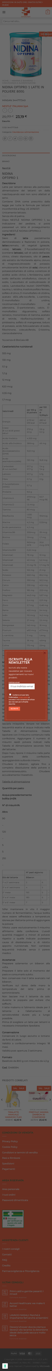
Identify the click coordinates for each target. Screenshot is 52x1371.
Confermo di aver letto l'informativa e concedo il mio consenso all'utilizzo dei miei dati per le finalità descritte (22, 699)
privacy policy (23, 697)
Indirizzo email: (14, 682)
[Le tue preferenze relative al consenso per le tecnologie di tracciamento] (5, 1366)
